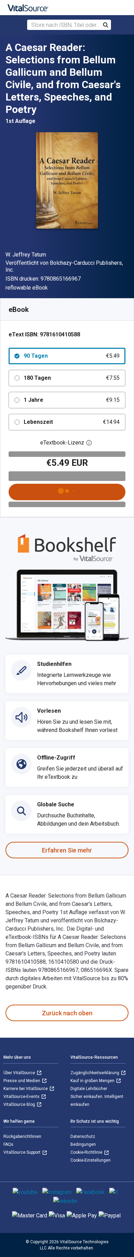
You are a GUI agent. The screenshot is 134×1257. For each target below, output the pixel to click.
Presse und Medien (22, 1080)
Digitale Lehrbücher (88, 1088)
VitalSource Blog (19, 1104)
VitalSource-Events (22, 1096)
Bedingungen (83, 1144)
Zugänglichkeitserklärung (95, 1072)
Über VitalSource (19, 1072)
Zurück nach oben (67, 1013)
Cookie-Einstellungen (90, 1160)
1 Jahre (72, 400)
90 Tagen (72, 356)
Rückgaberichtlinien (22, 1136)
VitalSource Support (22, 1152)
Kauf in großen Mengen (92, 1080)
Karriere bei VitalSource (26, 1088)
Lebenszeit (72, 422)
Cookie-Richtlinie (86, 1152)
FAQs (8, 1144)
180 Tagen (72, 378)
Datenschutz (82, 1136)
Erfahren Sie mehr (67, 850)
